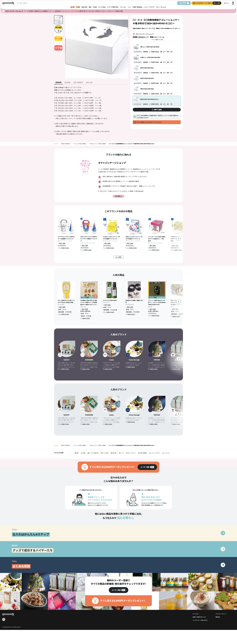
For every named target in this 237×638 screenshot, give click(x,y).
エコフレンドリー (103, 191)
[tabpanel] (91, 111)
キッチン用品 (101, 7)
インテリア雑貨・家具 (112, 7)
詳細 (163, 37)
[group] (147, 467)
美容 (90, 7)
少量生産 (131, 191)
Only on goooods (139, 191)
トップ (56, 144)
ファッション (123, 7)
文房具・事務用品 (137, 7)
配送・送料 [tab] (89, 82)
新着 (78, 7)
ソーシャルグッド (123, 191)
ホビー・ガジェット (161, 7)
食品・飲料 (84, 7)
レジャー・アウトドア (149, 7)
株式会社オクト (142, 37)
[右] (178, 238)
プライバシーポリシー (221, 614)
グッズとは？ (196, 614)
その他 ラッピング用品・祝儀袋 (97, 144)
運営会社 (218, 617)
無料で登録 (62, 243)
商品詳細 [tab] (67, 82)
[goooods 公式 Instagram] (3, 619)
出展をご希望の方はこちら (199, 617)
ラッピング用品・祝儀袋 (79, 144)
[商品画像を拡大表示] (96, 46)
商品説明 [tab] (58, 82)
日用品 (95, 7)
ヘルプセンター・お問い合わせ (200, 620)
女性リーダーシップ (113, 191)
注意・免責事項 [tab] (78, 82)
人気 (73, 7)
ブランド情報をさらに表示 (157, 39)
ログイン (226, 3)
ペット (129, 7)
